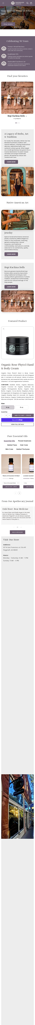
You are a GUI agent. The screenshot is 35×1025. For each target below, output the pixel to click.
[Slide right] (21, 527)
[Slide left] (14, 527)
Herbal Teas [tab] (12, 445)
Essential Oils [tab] (9, 441)
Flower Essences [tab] (24, 441)
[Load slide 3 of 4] (18, 27)
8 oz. (21, 407)
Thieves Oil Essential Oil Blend (11, 476)
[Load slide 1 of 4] (15, 27)
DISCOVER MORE (17, 532)
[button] (3, 3)
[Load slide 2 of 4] (16, 27)
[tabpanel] (17, 474)
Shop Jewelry (8, 24)
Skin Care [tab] (9, 449)
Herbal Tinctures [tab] (23, 449)
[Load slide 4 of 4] (20, 27)
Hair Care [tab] (24, 445)
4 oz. (8, 407)
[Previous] (15, 493)
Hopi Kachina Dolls (16, 116)
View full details (17, 424)
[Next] (19, 493)
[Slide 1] (16, 122)
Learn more (11, 162)
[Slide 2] (17, 122)
